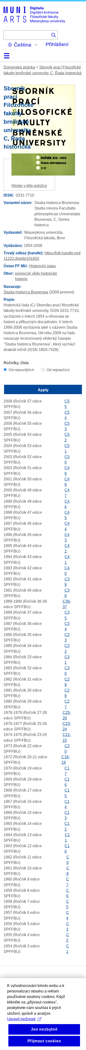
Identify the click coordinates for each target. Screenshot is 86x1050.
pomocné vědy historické (36, 273)
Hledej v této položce (29, 186)
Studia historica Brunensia (26, 292)
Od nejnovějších (21, 370)
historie (21, 279)
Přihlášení (57, 44)
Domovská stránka (19, 67)
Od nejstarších (58, 370)
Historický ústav (42, 266)
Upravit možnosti (21, 1019)
